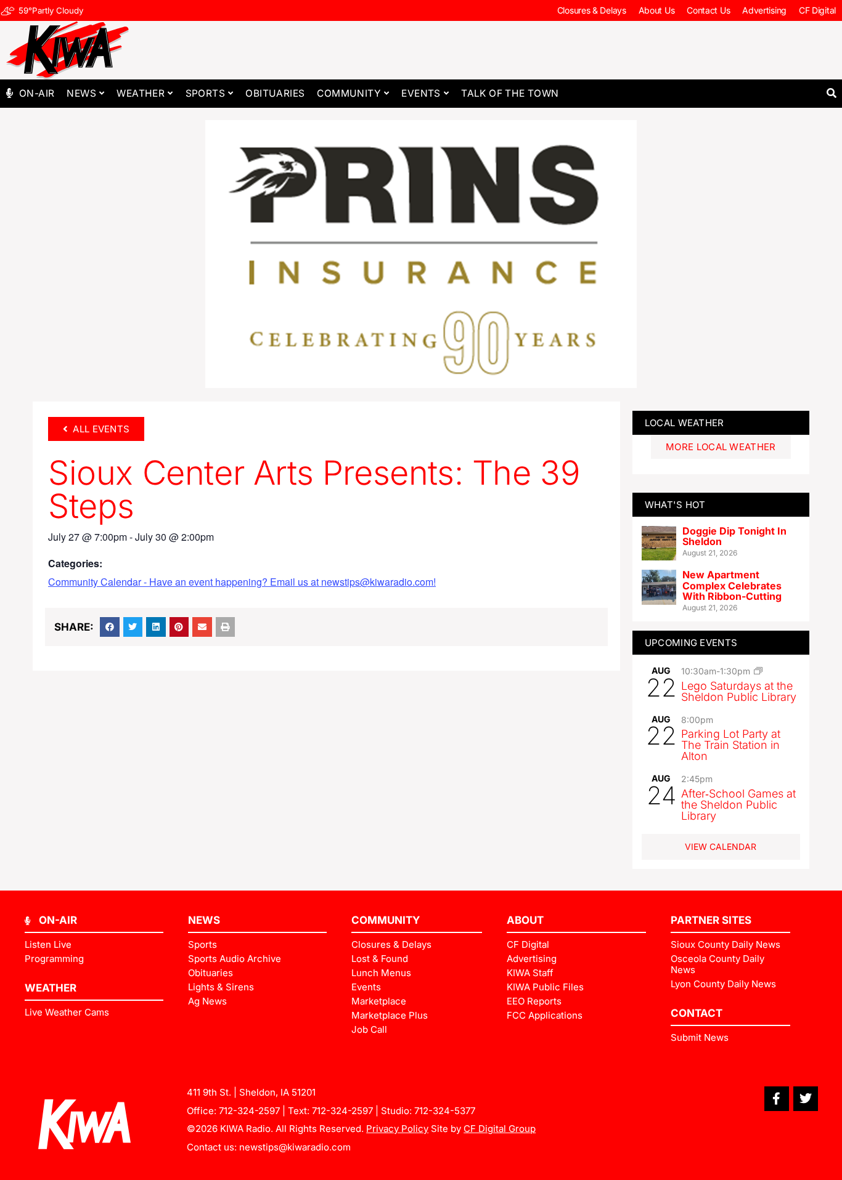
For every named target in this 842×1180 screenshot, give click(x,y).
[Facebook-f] (776, 1098)
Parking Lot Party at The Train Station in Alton (730, 744)
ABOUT (525, 920)
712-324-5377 (444, 1111)
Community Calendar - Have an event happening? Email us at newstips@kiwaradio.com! (242, 582)
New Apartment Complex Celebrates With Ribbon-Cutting (732, 585)
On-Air (36, 93)
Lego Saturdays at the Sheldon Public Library (738, 691)
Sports (205, 93)
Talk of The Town (509, 93)
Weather (140, 93)
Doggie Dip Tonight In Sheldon (734, 536)
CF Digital (817, 10)
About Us (657, 10)
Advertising (764, 10)
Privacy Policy (397, 1128)
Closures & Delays (591, 10)
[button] (831, 93)
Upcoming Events (691, 643)
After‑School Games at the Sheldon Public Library (738, 804)
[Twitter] (805, 1098)
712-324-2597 (249, 1111)
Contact (696, 1013)
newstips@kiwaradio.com (295, 1147)
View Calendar (720, 846)
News (81, 93)
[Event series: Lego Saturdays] (758, 671)
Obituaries (275, 93)
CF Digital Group (500, 1128)
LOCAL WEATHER (684, 423)
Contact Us (708, 10)
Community (349, 93)
